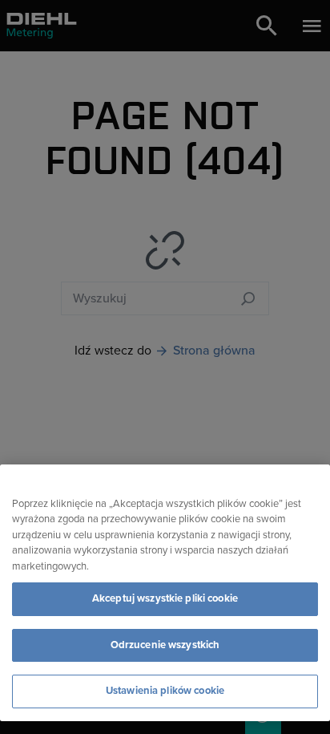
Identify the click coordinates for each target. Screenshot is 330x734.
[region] (165, 592)
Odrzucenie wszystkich (165, 645)
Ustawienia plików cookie (165, 690)
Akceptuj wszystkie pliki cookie (165, 598)
